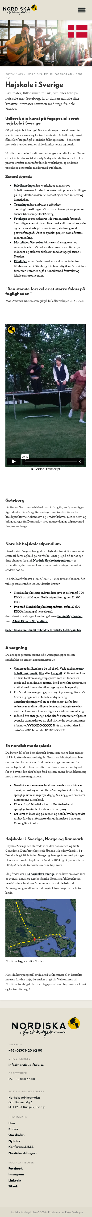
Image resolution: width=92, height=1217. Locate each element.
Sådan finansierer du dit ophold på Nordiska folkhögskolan (43, 630)
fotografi (56, 673)
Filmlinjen (20, 261)
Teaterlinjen (21, 204)
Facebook (15, 1168)
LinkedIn (14, 1180)
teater (80, 668)
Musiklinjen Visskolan (28, 242)
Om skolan (16, 1135)
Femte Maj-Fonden (69, 616)
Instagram (16, 1174)
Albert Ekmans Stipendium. (30, 621)
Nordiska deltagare (22, 1153)
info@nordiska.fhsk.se (26, 1065)
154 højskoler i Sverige (39, 874)
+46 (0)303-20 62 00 (25, 1050)
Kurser (13, 1129)
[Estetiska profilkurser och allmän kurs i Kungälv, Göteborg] (20, 9)
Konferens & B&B (20, 1147)
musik (33, 673)
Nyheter (14, 1141)
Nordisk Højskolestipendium (52, 560)
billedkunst (21, 673)
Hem (11, 1123)
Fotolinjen (20, 218)
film (41, 673)
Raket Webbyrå (74, 1212)
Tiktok (13, 1186)
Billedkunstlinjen (24, 185)
